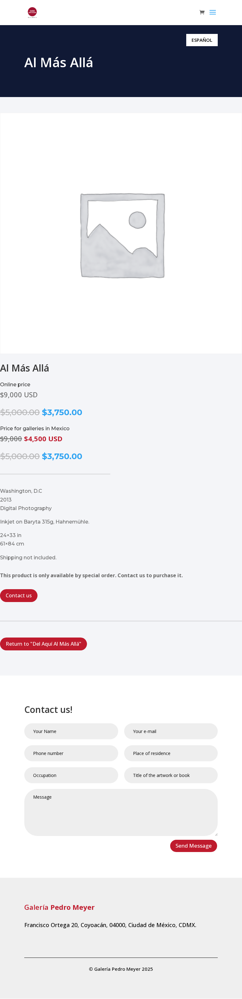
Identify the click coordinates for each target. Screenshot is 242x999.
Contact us (19, 595)
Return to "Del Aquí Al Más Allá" (43, 643)
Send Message (194, 845)
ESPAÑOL (202, 40)
